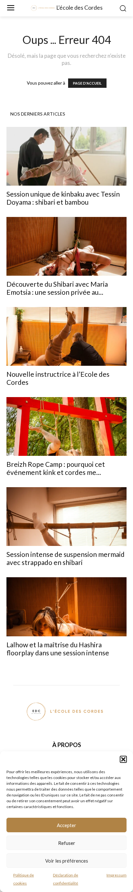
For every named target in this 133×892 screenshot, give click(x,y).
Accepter (66, 825)
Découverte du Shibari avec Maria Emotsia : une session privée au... (57, 288)
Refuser (66, 843)
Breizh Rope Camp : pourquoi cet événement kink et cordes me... (55, 468)
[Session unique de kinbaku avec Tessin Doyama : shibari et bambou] (66, 156)
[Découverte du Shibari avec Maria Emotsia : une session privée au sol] (66, 246)
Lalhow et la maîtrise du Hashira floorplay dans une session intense (57, 649)
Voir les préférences (66, 861)
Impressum (117, 875)
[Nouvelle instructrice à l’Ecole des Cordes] (66, 336)
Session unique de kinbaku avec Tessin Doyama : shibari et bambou (63, 198)
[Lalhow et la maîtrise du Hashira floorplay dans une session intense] (66, 606)
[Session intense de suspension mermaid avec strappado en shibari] (66, 516)
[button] (123, 759)
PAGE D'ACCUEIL (87, 83)
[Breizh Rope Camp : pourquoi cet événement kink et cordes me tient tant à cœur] (66, 426)
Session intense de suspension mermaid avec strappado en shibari (65, 558)
